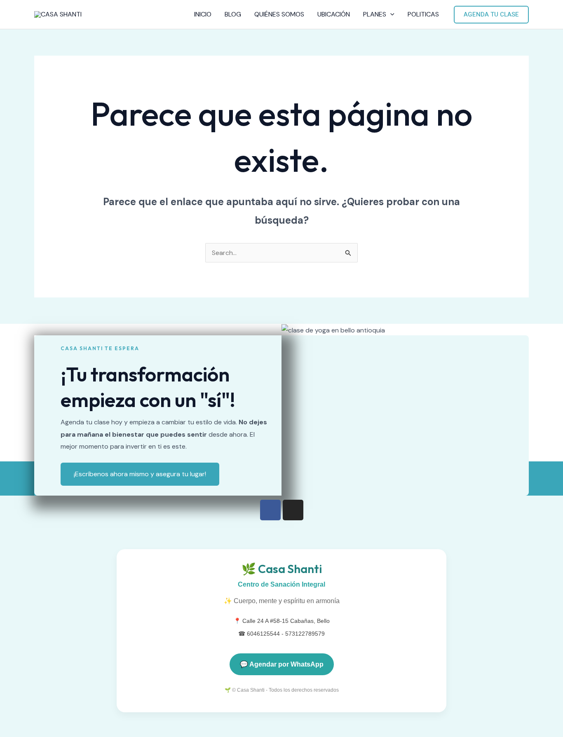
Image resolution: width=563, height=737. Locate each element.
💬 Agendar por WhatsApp (282, 664)
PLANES (374, 14)
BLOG (233, 14)
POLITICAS (423, 14)
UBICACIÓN (333, 14)
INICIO (202, 14)
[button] (390, 14)
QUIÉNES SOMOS (279, 14)
